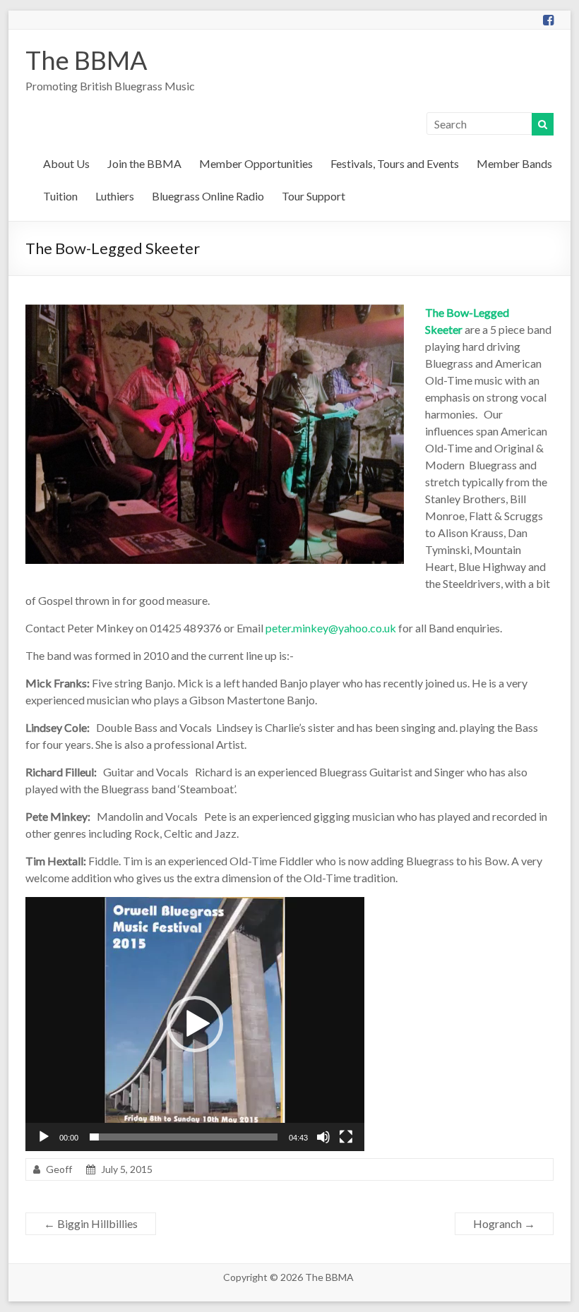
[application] (194, 1024)
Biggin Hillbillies (91, 1223)
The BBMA (86, 60)
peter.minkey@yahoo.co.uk (330, 627)
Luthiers (114, 196)
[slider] (183, 1137)
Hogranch (504, 1223)
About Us (66, 163)
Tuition (60, 196)
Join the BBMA (144, 163)
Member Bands (514, 163)
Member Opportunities (256, 163)
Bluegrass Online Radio (208, 196)
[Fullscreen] (346, 1137)
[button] (195, 1024)
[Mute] (323, 1137)
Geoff (59, 1169)
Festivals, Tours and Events (394, 163)
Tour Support (313, 196)
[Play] (44, 1137)
